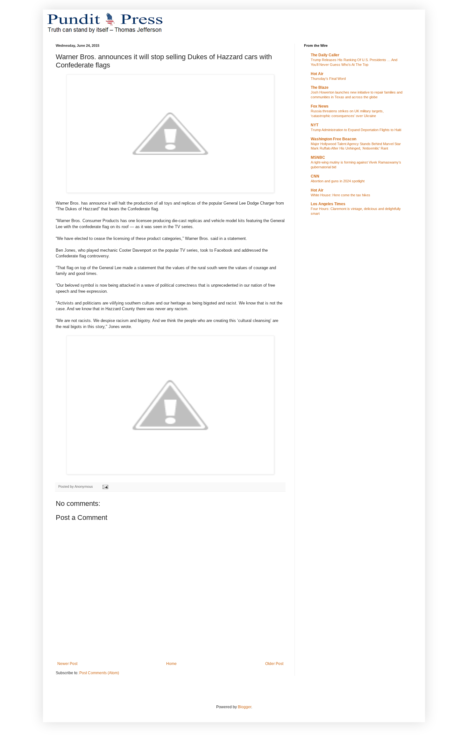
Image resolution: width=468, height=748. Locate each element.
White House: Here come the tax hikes (340, 195)
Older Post (274, 663)
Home (171, 663)
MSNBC (318, 157)
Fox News (320, 106)
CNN (315, 176)
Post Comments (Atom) (99, 673)
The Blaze (320, 87)
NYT (314, 125)
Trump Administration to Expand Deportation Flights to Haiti (356, 130)
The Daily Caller (325, 55)
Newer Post (67, 663)
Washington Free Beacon (333, 139)
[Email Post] (105, 486)
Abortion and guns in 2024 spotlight (338, 181)
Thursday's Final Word (328, 78)
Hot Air (317, 74)
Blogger (244, 707)
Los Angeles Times (328, 204)
